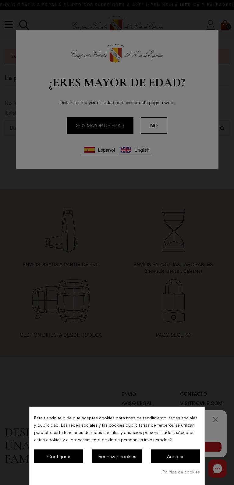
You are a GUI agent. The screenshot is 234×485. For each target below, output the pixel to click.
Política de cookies (181, 471)
